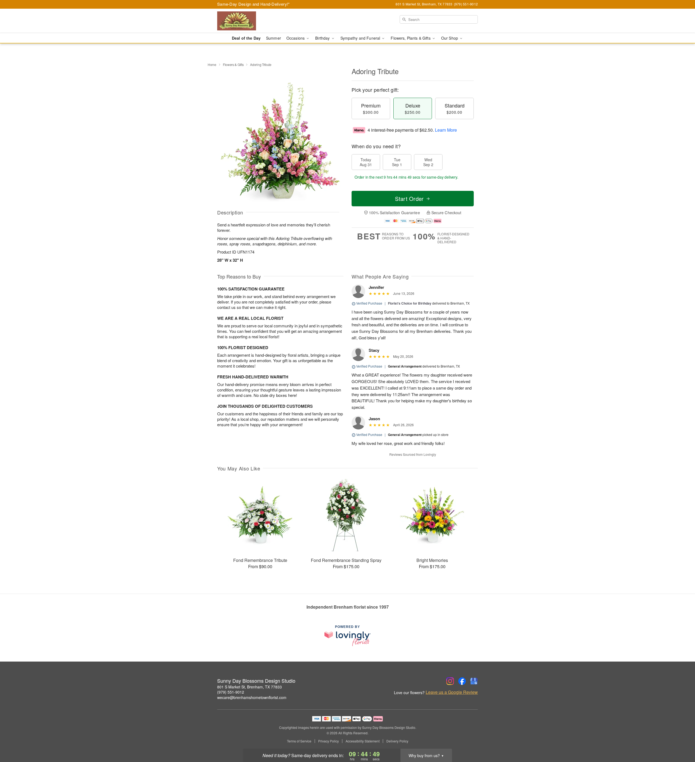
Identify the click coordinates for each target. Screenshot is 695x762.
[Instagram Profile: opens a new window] (450, 681)
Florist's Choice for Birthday (409, 303)
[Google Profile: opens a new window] (474, 681)
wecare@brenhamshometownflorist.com (251, 697)
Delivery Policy (397, 741)
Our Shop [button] (450, 38)
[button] (681, 739)
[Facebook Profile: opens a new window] (462, 681)
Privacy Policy (328, 741)
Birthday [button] (323, 38)
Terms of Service (299, 741)
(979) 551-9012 (230, 692)
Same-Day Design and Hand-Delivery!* (253, 4)
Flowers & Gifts (233, 64)
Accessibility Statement (363, 741)
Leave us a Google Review (452, 692)
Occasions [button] (296, 38)
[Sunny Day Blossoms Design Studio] (256, 21)
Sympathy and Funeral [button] (360, 38)
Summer (273, 38)
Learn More (446, 130)
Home (212, 64)
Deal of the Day (246, 38)
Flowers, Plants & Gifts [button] (411, 38)
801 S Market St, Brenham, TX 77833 (249, 687)
